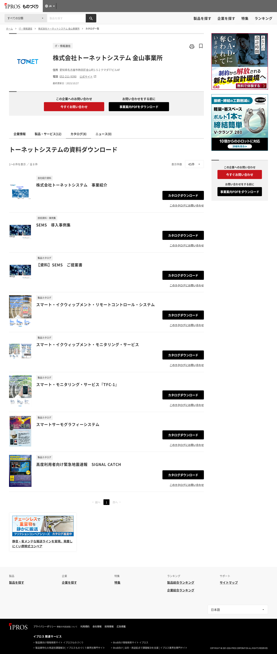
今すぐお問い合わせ (74, 106)
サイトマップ (229, 582)
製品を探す (202, 18)
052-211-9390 (68, 76)
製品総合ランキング (180, 582)
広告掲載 (121, 626)
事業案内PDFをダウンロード (138, 106)
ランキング (263, 18)
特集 (245, 18)
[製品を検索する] (91, 18)
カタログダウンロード (183, 195)
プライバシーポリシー (44, 626)
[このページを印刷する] (192, 47)
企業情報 (20, 134)
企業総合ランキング (180, 590)
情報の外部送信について (67, 627)
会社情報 (97, 626)
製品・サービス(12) (48, 134)
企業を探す (226, 18)
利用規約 (85, 626)
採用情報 (109, 626)
